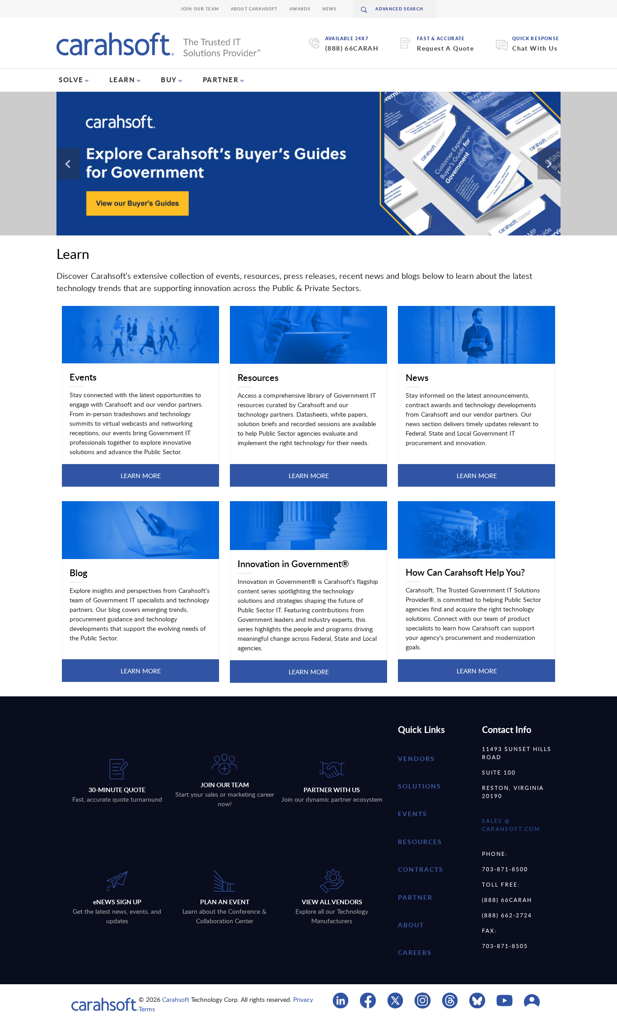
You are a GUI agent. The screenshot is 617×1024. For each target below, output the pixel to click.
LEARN (122, 80)
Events (412, 813)
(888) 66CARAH (352, 48)
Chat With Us (534, 48)
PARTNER (221, 80)
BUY (169, 80)
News (330, 9)
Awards (300, 9)
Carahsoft (175, 999)
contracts (421, 869)
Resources (420, 841)
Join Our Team (200, 9)
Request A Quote (445, 48)
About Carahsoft (254, 9)
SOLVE (71, 80)
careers (415, 952)
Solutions (419, 786)
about (411, 925)
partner (415, 897)
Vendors (416, 758)
